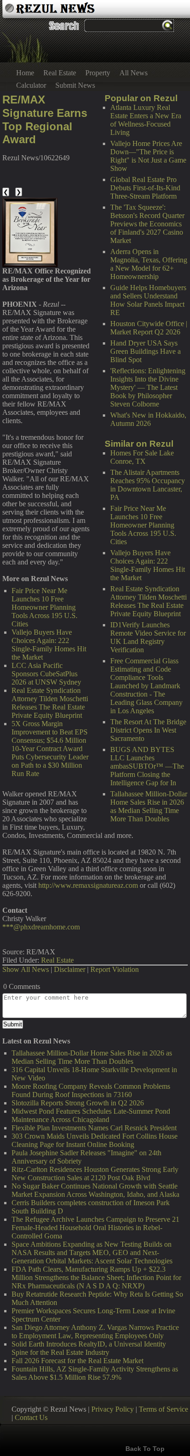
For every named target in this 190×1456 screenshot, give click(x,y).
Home (25, 73)
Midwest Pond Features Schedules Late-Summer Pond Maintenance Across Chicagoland (91, 1115)
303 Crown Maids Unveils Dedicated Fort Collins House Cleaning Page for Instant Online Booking (95, 1140)
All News (133, 73)
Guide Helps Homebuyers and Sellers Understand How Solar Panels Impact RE (148, 300)
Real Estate (59, 73)
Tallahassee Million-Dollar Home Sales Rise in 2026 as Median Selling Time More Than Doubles (148, 806)
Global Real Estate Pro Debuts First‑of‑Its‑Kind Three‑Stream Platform (145, 188)
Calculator (31, 85)
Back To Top (145, 1448)
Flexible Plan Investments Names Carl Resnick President (94, 1128)
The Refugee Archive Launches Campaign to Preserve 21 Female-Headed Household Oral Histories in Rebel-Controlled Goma (95, 1227)
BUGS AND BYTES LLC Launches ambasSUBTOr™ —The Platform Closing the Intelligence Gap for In (147, 766)
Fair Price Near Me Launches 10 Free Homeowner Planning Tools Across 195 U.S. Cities (143, 525)
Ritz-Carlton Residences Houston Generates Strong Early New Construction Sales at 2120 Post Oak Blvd (95, 1173)
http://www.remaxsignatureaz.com (88, 885)
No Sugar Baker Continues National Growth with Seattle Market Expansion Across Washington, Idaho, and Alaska (95, 1190)
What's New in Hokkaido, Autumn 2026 (148, 419)
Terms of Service (163, 1409)
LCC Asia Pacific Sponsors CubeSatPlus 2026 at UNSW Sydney (46, 673)
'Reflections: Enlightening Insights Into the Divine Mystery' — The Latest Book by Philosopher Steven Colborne (147, 387)
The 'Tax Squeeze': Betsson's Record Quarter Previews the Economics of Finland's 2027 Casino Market (147, 223)
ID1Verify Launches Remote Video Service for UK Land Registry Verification (148, 637)
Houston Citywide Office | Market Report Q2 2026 (148, 328)
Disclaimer (69, 969)
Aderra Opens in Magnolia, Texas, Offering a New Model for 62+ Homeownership (148, 264)
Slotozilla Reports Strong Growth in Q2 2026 (78, 1103)
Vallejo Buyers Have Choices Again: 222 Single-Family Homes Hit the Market (147, 565)
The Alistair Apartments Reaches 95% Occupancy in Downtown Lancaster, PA (147, 484)
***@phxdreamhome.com (41, 927)
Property (97, 73)
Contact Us (31, 1417)
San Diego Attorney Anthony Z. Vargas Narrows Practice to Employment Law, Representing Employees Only (95, 1331)
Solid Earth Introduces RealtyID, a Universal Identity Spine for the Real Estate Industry (89, 1348)
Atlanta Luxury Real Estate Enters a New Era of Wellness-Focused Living (145, 119)
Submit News (75, 85)
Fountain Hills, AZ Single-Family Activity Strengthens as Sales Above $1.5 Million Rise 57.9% (95, 1373)
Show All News (25, 969)
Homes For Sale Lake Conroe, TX (142, 457)
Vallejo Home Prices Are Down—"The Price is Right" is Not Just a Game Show (148, 156)
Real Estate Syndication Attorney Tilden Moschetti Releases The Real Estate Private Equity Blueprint (148, 601)
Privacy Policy (112, 1409)
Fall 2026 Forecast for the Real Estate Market (77, 1361)
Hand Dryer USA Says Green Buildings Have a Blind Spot (145, 351)
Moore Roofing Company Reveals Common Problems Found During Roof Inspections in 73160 (91, 1090)
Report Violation (114, 969)
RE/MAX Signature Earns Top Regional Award (44, 119)
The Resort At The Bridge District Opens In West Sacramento (148, 730)
